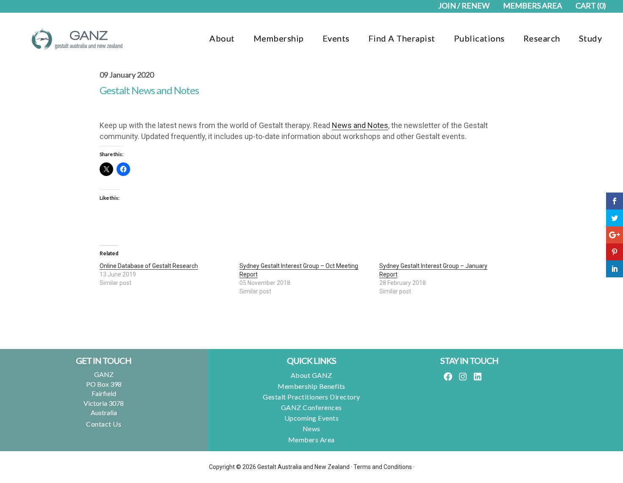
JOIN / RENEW (464, 5)
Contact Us (103, 424)
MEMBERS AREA (532, 5)
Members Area (311, 440)
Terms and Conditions (382, 466)
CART (591, 5)
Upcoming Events (311, 418)
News (311, 428)
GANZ (76, 39)
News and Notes (360, 125)
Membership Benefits (311, 386)
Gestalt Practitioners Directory (311, 397)
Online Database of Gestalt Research (149, 265)
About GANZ (311, 375)
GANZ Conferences (311, 407)
